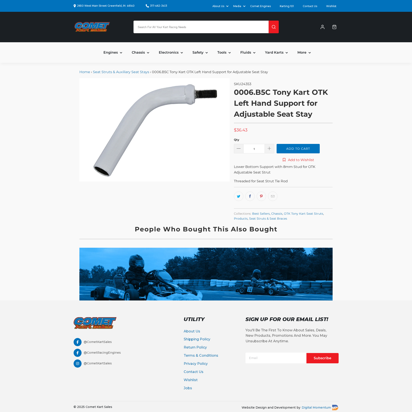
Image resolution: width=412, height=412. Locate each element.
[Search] (274, 27)
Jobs (188, 388)
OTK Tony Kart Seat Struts (303, 214)
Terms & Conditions (201, 355)
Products (241, 218)
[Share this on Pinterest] (261, 196)
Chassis (276, 214)
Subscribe (322, 358)
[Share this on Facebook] (250, 196)
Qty (236, 139)
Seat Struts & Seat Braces (268, 218)
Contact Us (310, 6)
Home (85, 72)
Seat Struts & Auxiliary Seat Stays (121, 72)
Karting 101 (287, 6)
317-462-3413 (158, 5)
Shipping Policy (197, 339)
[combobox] (201, 27)
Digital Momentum (316, 407)
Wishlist (331, 6)
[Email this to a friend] (272, 196)
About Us (192, 331)
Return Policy (195, 347)
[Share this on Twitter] (238, 196)
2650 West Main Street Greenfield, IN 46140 (106, 5)
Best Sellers (261, 214)
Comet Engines (260, 6)
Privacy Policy (196, 364)
